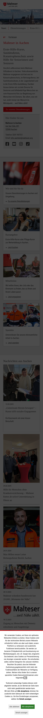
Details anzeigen (22, 712)
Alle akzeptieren (28, 706)
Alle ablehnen (14, 706)
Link (25, 678)
